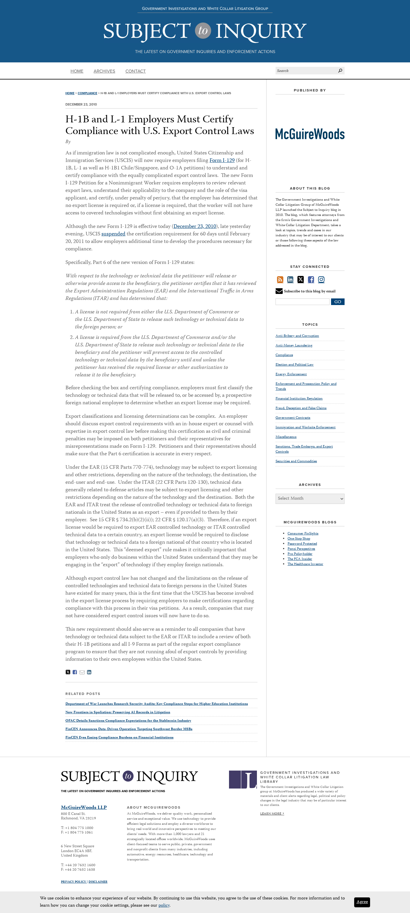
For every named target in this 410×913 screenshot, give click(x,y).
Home (77, 71)
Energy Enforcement (291, 374)
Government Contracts (293, 418)
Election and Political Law (295, 365)
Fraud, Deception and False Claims (301, 408)
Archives (104, 71)
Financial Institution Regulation (299, 399)
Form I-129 (222, 160)
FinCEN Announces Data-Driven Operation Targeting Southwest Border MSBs (128, 729)
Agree (362, 902)
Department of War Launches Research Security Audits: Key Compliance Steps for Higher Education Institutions (156, 704)
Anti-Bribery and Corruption (297, 336)
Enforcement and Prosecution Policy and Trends (306, 386)
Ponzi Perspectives (301, 549)
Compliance (87, 93)
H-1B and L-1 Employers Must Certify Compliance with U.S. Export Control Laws (159, 126)
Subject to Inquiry (205, 32)
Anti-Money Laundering (294, 346)
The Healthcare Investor (305, 564)
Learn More (270, 813)
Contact (135, 71)
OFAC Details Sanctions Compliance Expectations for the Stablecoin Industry (128, 721)
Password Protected (302, 544)
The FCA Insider (300, 559)
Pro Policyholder (300, 554)
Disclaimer (98, 882)
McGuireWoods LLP (84, 808)
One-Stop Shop (299, 539)
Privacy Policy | (74, 882)
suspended (113, 234)
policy (164, 905)
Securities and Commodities (296, 461)
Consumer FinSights (303, 534)
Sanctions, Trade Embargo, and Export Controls (304, 449)
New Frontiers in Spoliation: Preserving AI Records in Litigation (117, 712)
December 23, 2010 (194, 226)
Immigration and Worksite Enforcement (306, 427)
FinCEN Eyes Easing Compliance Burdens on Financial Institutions (119, 738)
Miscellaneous (286, 437)
